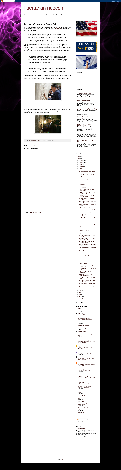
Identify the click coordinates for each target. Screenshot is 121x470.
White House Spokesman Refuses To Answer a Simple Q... (87, 193)
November (81, 162)
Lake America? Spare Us (83, 314)
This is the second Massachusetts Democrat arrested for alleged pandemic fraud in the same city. (86, 321)
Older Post (68, 210)
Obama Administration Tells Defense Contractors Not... (87, 172)
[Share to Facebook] (51, 140)
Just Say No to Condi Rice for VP (86, 254)
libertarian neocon (43, 8)
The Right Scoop (82, 331)
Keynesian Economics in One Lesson (87, 212)
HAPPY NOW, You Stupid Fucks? (84, 353)
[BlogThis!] (48, 140)
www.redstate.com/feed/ (83, 325)
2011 (79, 302)
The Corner (80, 313)
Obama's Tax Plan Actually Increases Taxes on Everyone (87, 262)
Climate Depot (81, 382)
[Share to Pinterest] (53, 140)
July (80, 170)
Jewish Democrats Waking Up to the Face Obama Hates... (87, 196)
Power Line (80, 308)
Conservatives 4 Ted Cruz (84, 391)
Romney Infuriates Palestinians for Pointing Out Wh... (86, 180)
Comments (80, 421)
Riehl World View (82, 401)
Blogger (63, 459)
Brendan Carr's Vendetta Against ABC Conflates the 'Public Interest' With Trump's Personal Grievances (86, 341)
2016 (79, 153)
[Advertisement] (47, 197)
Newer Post (27, 210)
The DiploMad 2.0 (82, 363)
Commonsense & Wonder (84, 318)
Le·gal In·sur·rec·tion (83, 346)
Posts (79, 419)
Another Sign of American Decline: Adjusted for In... (86, 215)
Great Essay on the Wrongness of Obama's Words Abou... (86, 230)
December (81, 160)
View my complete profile (81, 438)
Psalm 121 (63, 77)
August (80, 168)
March (80, 296)
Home (48, 210)
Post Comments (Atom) (35, 212)
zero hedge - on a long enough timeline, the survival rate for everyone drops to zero (85, 375)
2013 (79, 156)
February (81, 298)
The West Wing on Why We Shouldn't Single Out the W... (87, 175)
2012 (79, 158)
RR (78, 352)
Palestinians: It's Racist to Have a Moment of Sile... (86, 187)
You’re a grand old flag (82, 309)
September (81, 166)
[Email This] (46, 140)
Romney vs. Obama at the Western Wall (87, 178)
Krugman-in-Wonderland (83, 407)
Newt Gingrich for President (83, 100)
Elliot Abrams (58, 28)
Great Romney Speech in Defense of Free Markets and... (87, 239)
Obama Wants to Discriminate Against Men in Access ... (87, 259)
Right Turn (80, 357)
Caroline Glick (81, 412)
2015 (79, 155)
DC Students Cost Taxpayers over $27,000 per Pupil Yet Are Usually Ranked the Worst (87, 109)
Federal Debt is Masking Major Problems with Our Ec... (85, 275)
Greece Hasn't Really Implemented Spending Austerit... (86, 242)
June (80, 290)
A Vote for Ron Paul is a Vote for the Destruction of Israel (85, 125)
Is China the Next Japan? (84, 207)
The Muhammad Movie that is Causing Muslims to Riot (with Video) (86, 92)
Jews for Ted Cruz (82, 395)
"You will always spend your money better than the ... (86, 190)
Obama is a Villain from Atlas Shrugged (87, 224)
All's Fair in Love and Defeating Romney (86, 133)
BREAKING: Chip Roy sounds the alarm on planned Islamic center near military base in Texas (86, 334)
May (80, 292)
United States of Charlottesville (84, 370)
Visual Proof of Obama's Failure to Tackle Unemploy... (86, 272)
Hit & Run (80, 339)
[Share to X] (50, 140)
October (81, 164)
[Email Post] (44, 140)
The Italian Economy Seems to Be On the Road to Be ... (87, 284)
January (81, 300)
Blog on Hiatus (81, 409)
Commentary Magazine (83, 369)
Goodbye (80, 392)
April (80, 294)
